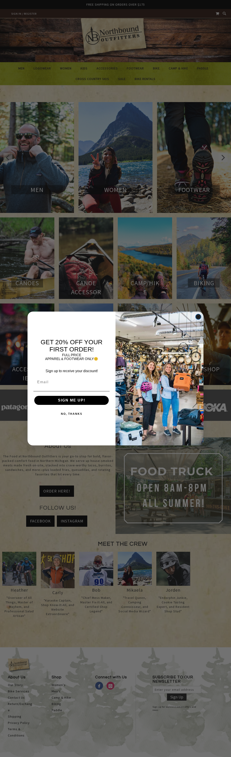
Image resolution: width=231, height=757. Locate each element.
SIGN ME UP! (71, 400)
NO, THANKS (71, 413)
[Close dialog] (198, 317)
